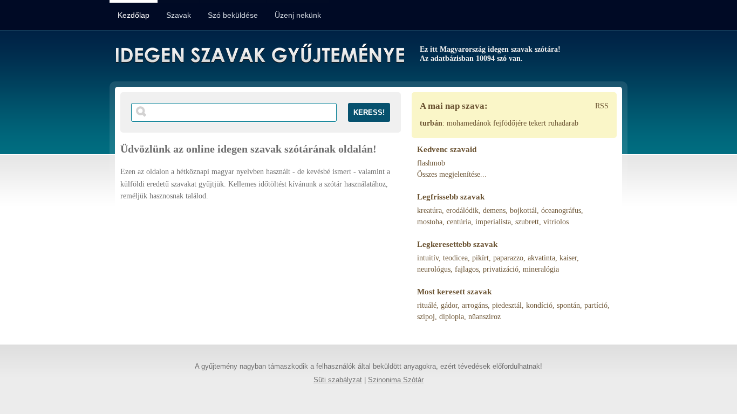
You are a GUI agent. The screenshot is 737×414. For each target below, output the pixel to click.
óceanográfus (561, 210)
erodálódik (462, 210)
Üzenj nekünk (298, 15)
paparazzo (508, 258)
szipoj (426, 317)
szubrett (527, 222)
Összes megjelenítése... (452, 174)
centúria (459, 222)
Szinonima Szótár (396, 380)
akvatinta (541, 258)
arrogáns (475, 305)
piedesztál (507, 305)
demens (494, 210)
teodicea (455, 258)
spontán (568, 305)
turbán (431, 123)
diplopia (451, 317)
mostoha (429, 222)
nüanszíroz (484, 317)
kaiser (568, 258)
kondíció (539, 305)
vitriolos (556, 222)
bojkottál (523, 210)
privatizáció (500, 269)
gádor (449, 305)
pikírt (480, 258)
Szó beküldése (233, 15)
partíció (596, 305)
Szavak (178, 15)
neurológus (434, 269)
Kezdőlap (133, 15)
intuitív (428, 258)
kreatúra (429, 210)
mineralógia (541, 269)
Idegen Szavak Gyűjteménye (259, 55)
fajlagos (467, 269)
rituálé (426, 305)
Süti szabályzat (337, 380)
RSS (602, 106)
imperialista (493, 222)
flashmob (431, 163)
